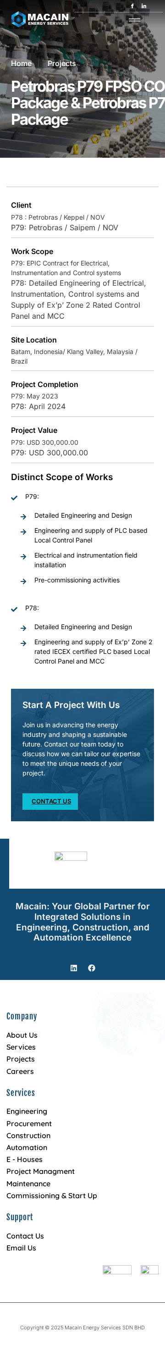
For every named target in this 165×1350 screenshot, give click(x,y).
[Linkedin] (73, 968)
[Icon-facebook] (132, 6)
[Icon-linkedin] (143, 6)
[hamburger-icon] (134, 20)
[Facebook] (91, 968)
